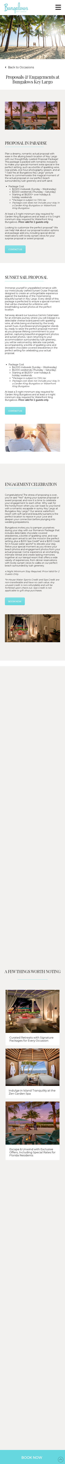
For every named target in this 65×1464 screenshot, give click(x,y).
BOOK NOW (14, 601)
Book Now (31, 1458)
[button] (58, 7)
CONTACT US (15, 249)
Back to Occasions (21, 67)
